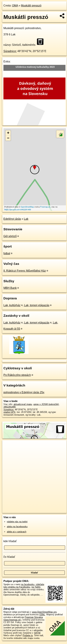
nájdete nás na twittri (17, 521)
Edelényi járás (12, 218)
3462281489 (9, 407)
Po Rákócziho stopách (17, 375)
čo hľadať (9, 556)
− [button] (8, 138)
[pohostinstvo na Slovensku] (41, 41)
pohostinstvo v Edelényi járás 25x (23, 392)
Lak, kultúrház (11, 305)
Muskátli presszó (31, 5)
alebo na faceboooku (17, 526)
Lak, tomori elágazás (36, 305)
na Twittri (35, 587)
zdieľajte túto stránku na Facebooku (23, 585)
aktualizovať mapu (23, 404)
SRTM (37, 633)
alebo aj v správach (16, 531)
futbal (6, 253)
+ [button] (8, 133)
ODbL (42, 614)
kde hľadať (10, 541)
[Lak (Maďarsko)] (18, 353)
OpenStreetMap (27, 206)
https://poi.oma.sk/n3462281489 (17, 209)
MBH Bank (10, 287)
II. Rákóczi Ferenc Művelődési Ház (24, 270)
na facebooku (27, 584)
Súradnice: (10, 51)
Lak (26, 218)
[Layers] (60, 134)
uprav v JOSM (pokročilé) (46, 404)
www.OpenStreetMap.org (44, 612)
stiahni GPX (9, 412)
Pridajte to (28, 635)
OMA (15, 5)
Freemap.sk (45, 206)
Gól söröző (10, 236)
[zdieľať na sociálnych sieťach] (62, 16)
